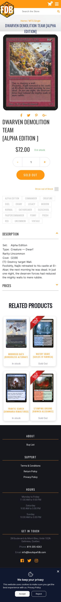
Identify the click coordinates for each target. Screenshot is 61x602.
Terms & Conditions (30, 465)
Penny (33, 215)
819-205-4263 (34, 547)
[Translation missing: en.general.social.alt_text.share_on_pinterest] (37, 115)
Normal (9, 209)
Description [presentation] (10, 234)
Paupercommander (14, 215)
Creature (47, 198)
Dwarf (19, 204)
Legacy (31, 204)
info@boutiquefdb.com (34, 552)
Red (7, 221)
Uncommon (20, 221)
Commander (31, 198)
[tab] (30, 235)
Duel (7, 204)
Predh (45, 215)
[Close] (58, 571)
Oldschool (43, 209)
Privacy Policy (31, 477)
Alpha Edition (12, 198)
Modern (45, 204)
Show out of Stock (44, 189)
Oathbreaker (25, 209)
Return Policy (30, 471)
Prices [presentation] (6, 285)
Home (24, 21)
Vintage (36, 221)
